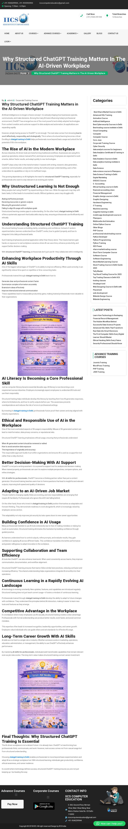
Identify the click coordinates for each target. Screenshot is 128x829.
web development (100, 293)
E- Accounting (98, 184)
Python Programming (102, 240)
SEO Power (97, 246)
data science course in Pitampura (106, 171)
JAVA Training (98, 372)
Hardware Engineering (102, 203)
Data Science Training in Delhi (105, 174)
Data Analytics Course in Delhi (105, 159)
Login (7, 42)
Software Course (100, 256)
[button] (109, 823)
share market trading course (104, 249)
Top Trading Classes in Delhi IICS (106, 277)
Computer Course (100, 137)
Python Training (99, 243)
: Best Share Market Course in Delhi (107, 112)
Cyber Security (99, 146)
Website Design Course (102, 296)
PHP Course (98, 231)
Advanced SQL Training (102, 115)
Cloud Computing (100, 131)
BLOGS (99, 33)
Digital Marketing (100, 178)
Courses (33, 33)
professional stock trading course (107, 234)
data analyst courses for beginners (107, 149)
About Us (19, 33)
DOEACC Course (99, 181)
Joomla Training (100, 363)
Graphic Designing (100, 199)
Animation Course (100, 118)
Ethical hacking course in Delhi (105, 187)
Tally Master (98, 271)
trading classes (99, 281)
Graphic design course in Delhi (105, 196)
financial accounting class (103, 190)
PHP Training (98, 369)
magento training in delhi (103, 212)
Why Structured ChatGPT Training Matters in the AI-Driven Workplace (69, 73)
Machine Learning (100, 209)
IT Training (97, 206)
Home (6, 33)
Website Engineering (101, 299)
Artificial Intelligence (101, 121)
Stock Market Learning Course (105, 262)
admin (9, 100)
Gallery (87, 33)
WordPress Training (101, 366)
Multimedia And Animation (104, 221)
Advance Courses (52, 33)
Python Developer (100, 237)
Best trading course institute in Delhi (107, 128)
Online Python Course (102, 224)
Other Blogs (98, 227)
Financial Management (102, 193)
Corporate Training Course (27, 100)
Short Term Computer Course (105, 252)
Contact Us (113, 33)
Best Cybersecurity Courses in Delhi (107, 124)
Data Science (98, 168)
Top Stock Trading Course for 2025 (107, 274)
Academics (72, 33)
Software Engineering (102, 259)
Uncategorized (99, 284)
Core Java (97, 140)
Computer (97, 134)
